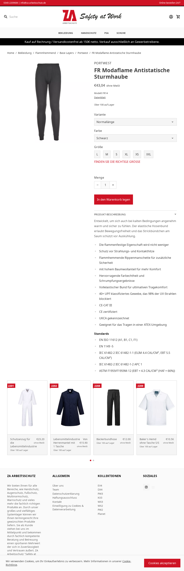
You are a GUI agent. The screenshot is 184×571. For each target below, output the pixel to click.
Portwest (83, 53)
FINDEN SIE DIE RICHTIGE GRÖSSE (117, 162)
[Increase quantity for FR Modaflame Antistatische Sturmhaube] (113, 185)
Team (55, 489)
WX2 (100, 505)
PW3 (100, 493)
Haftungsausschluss (64, 497)
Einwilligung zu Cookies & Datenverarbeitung (68, 507)
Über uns (58, 485)
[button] (90, 460)
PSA (106, 33)
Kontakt (57, 501)
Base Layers (67, 53)
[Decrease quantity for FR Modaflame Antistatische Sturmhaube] (97, 185)
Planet (101, 514)
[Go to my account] (171, 17)
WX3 (100, 501)
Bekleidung (65, 33)
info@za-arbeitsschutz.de (33, 2)
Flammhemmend (45, 53)
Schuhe (121, 33)
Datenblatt (100, 97)
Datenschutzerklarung (65, 493)
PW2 (100, 509)
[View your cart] (178, 17)
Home (10, 53)
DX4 (100, 489)
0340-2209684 (11, 2)
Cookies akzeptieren (162, 563)
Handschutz (88, 33)
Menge (99, 178)
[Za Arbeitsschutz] (92, 17)
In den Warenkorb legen (113, 199)
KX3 (100, 497)
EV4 (100, 485)
